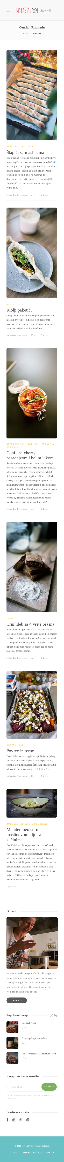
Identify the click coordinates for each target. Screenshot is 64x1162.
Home (25, 33)
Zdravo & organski (33, 824)
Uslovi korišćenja (32, 1153)
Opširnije (17, 1000)
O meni (14, 1153)
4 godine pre (22, 509)
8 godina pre (11, 887)
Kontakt (50, 1153)
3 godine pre (22, 195)
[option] (32, 1042)
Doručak (33, 444)
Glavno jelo (15, 304)
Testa (31, 147)
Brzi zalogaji (16, 147)
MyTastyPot (11, 195)
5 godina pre (22, 776)
